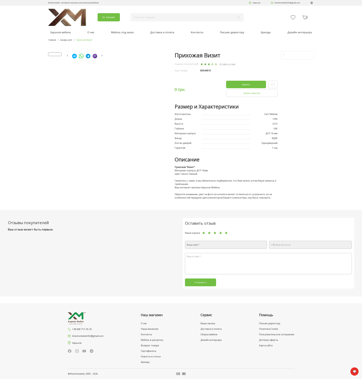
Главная (52, 40)
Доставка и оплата (162, 32)
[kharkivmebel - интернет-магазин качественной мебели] (67, 17)
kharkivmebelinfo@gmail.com (287, 2)
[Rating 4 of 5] (220, 233)
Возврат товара (150, 345)
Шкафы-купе (66, 40)
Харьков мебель (60, 32)
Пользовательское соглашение (276, 334)
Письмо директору (232, 32)
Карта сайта (265, 345)
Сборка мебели (209, 334)
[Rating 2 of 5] (209, 233)
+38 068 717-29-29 (82, 329)
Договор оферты (268, 339)
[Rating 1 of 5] (203, 233)
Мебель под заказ (122, 32)
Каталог (110, 17)
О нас (90, 32)
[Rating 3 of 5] (215, 233)
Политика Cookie (268, 328)
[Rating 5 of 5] (226, 233)
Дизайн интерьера (299, 32)
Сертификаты (148, 351)
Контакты (197, 32)
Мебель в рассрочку (152, 339)
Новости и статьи (151, 356)
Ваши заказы (208, 323)
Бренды (266, 32)
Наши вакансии (149, 328)
